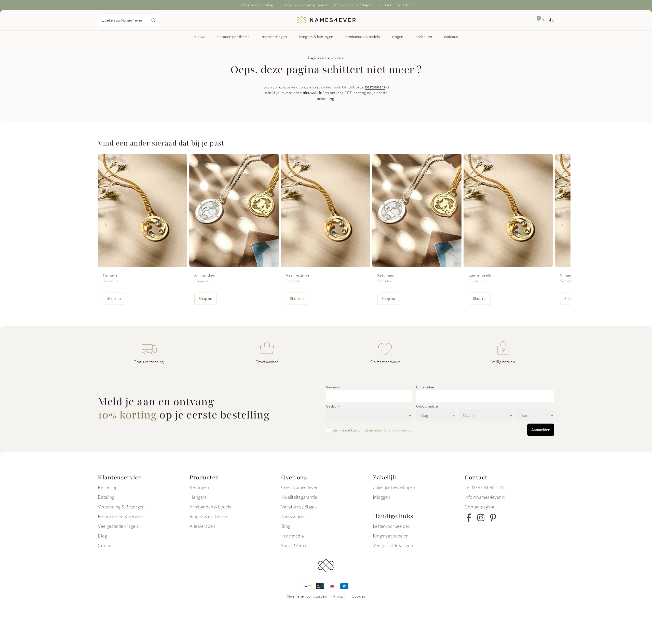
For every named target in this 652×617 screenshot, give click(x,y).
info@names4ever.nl (485, 497)
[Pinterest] (493, 518)
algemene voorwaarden (394, 430)
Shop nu (114, 298)
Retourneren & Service (120, 516)
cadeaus (451, 36)
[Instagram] (481, 518)
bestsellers (375, 87)
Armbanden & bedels (210, 506)
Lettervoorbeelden (391, 526)
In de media (292, 536)
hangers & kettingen (316, 36)
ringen (397, 36)
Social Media (293, 545)
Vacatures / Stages (299, 506)
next (562, 224)
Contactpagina (479, 506)
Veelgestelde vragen (118, 526)
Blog (102, 536)
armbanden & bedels (362, 36)
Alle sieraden (202, 526)
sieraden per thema (233, 36)
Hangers (198, 497)
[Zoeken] (153, 20)
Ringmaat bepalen (391, 536)
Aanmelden (540, 429)
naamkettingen (274, 36)
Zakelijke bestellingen (394, 487)
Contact (106, 545)
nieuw (199, 36)
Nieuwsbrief (293, 516)
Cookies (358, 596)
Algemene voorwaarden (307, 596)
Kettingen (199, 487)
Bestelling (108, 487)
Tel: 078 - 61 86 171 (484, 487)
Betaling (106, 497)
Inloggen (381, 497)
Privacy (339, 596)
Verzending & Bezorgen (121, 506)
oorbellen (423, 36)
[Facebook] (469, 518)
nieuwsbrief (313, 92)
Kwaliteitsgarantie (299, 497)
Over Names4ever (299, 487)
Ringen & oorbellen (208, 516)
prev (106, 224)
